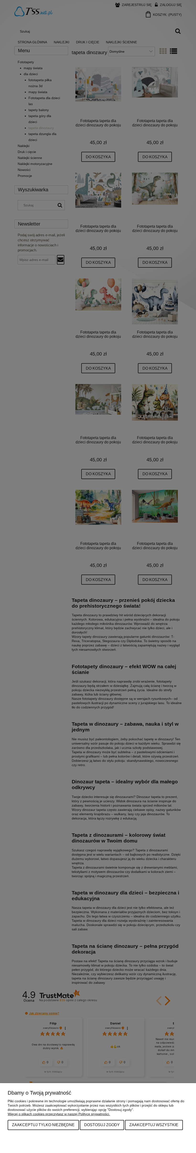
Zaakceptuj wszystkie (153, 1125)
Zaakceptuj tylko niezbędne (43, 1125)
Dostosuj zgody (102, 1125)
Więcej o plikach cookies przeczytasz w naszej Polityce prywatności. (59, 1114)
